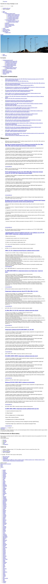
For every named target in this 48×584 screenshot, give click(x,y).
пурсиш (6, 166)
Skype (1, 464)
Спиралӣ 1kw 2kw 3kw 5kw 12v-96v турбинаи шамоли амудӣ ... (18, 91)
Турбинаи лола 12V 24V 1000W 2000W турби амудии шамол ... (17, 108)
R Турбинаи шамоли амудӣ (12, 18)
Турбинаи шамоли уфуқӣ (10, 19)
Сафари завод (8, 32)
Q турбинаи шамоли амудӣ (12, 17)
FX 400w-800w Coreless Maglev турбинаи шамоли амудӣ (16, 117)
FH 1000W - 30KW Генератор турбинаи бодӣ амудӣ (15, 131)
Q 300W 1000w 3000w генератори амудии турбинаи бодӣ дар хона (22, 408)
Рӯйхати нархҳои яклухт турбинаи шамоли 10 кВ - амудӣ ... (17, 135)
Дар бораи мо (5, 31)
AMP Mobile (5, 458)
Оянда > (5, 427)
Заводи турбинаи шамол (19, 459)
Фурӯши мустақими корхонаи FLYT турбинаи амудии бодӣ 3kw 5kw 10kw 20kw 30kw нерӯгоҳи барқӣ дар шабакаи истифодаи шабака (24, 145)
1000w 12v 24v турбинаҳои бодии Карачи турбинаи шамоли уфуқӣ (22, 250)
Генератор (7, 23)
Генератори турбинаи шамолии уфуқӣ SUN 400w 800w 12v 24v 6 (21, 291)
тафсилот (10, 166)
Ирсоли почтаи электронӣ (5, 463)
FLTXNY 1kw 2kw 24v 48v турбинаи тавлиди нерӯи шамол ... (17, 111)
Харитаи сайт (5, 457)
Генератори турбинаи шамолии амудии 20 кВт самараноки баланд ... (19, 101)
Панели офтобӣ (8, 26)
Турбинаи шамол (6, 460)
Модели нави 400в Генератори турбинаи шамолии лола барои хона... (19, 114)
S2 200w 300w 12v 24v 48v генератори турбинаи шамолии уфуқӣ (21, 310)
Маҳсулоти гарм (6, 456)
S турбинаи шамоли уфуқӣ (12, 21)
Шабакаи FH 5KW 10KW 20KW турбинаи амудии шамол (20, 382)
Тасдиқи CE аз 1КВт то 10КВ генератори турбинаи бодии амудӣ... (18, 125)
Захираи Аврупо (6, 29)
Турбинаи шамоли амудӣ (10, 13)
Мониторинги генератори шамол (16, 460)
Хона (4, 11)
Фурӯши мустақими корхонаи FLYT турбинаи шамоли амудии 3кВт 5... (19, 85)
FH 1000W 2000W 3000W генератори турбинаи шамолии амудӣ (21, 356)
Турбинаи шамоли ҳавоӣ (39, 459)
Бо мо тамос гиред (6, 30)
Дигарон (7, 27)
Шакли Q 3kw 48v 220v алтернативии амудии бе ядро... (16, 98)
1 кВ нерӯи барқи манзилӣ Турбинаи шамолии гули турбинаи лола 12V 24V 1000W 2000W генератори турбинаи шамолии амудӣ (24, 233)
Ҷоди (1, 465)
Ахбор (4, 28)
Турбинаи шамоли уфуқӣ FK (13, 20)
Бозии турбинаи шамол (9, 25)
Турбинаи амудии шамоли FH (13, 14)
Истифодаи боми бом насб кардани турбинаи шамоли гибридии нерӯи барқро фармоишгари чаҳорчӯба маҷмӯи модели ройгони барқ (25, 201)
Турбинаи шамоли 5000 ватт (8, 459)
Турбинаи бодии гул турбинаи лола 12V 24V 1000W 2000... (17, 88)
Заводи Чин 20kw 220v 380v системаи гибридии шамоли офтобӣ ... (18, 105)
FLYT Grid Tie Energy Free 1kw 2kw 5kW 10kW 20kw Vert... (17, 81)
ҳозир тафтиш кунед (4, 438)
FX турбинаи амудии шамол (13, 16)
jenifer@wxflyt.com (6, 451)
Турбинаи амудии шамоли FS (13, 15)
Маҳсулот (5, 12)
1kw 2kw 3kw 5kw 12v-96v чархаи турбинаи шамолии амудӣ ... (17, 120)
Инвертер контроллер (9, 24)
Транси (1, 467)
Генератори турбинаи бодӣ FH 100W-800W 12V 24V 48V (19, 329)
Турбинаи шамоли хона (29, 459)
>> (7, 427)
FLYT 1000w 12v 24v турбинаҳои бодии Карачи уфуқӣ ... (16, 94)
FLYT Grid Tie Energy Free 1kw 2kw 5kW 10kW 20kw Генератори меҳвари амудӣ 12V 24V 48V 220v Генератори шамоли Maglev (24, 172)
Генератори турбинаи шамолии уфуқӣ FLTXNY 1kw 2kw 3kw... (18, 128)
